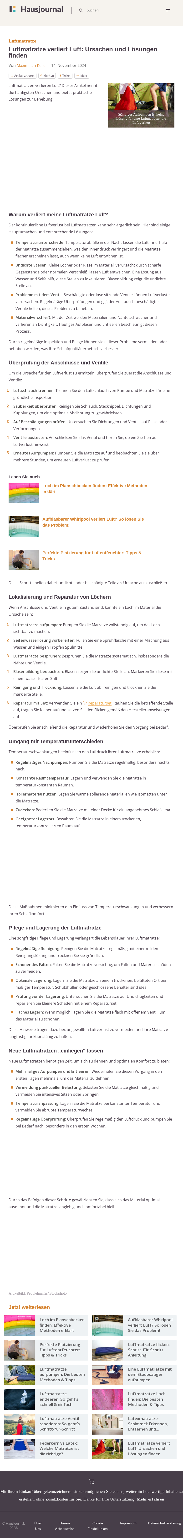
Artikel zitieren (24, 76)
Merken (49, 76)
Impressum (128, 1523)
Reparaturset (100, 703)
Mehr (84, 76)
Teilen (66, 76)
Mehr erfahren (150, 1499)
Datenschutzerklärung (164, 1523)
